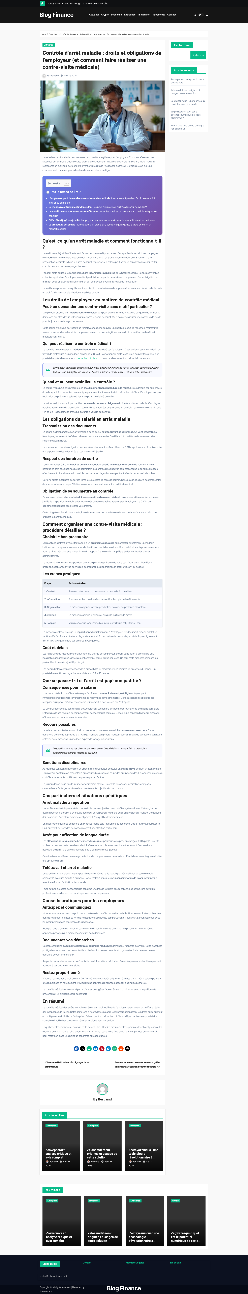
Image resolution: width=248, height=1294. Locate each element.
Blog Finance (57, 14)
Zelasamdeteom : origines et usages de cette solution (102, 1153)
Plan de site (175, 1262)
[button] (207, 14)
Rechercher (182, 45)
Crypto (105, 14)
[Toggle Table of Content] (65, 183)
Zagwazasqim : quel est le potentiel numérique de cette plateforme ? (186, 114)
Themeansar (46, 1291)
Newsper (76, 1287)
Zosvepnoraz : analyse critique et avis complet (58, 1153)
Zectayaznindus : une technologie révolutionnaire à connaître (143, 1155)
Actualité (94, 14)
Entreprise (130, 14)
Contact (171, 14)
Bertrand (55, 75)
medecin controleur (87, 358)
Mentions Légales (135, 1262)
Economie (116, 14)
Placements (158, 14)
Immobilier (144, 14)
